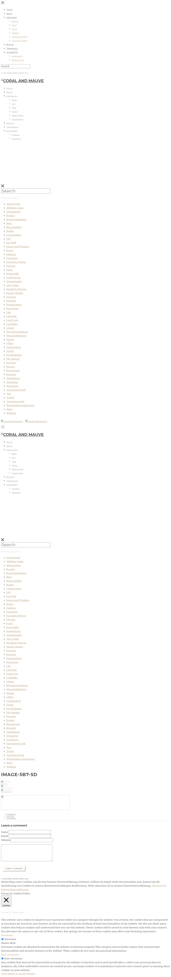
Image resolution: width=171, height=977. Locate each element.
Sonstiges (12, 386)
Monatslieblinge (16, 335)
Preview (11, 362)
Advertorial (13, 204)
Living (10, 327)
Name (4, 832)
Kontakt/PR (12, 52)
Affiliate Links (15, 207)
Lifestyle (11, 316)
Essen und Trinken (17, 246)
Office (9, 343)
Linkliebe (12, 324)
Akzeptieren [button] (159, 885)
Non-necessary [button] (10, 954)
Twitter (10, 816)
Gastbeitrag (13, 277)
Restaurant (13, 370)
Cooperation (14, 235)
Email (4, 836)
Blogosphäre (14, 227)
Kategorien (11, 17)
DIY (8, 238)
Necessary (10, 939)
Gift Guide (12, 285)
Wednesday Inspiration (20, 405)
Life (8, 312)
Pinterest (11, 818)
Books (10, 231)
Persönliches (14, 355)
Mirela (4, 783)
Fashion (15, 33)
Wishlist (11, 413)
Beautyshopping (16, 219)
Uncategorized (15, 401)
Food (14, 25)
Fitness (10, 266)
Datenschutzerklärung (15, 889)
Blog (9, 223)
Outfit (10, 351)
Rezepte (11, 374)
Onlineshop (13, 347)
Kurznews (12, 308)
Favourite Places (19, 41)
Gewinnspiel (14, 281)
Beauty (15, 21)
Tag (8, 393)
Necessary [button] (7, 935)
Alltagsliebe (13, 211)
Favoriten (12, 258)
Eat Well (11, 242)
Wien (9, 409)
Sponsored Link (16, 389)
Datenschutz (18, 60)
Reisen (10, 366)
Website (6, 840)
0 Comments (6, 792)
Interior (11, 297)
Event (9, 250)
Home (9, 10)
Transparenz (12, 48)
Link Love (12, 320)
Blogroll (9, 44)
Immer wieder (14, 293)
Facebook (11, 814)
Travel (14, 29)
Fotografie (12, 273)
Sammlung (13, 378)
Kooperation (14, 304)
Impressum (17, 56)
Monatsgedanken (17, 331)
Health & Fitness (19, 37)
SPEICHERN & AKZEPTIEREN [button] (18, 974)
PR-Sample (13, 358)
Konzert (11, 300)
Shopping (12, 382)
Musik (10, 339)
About (9, 13)
